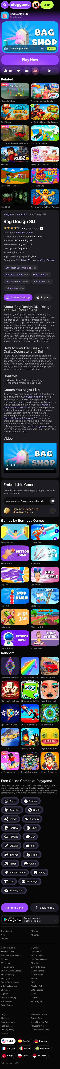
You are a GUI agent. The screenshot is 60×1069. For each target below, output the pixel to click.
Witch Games (37, 990)
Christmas (35, 997)
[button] (30, 919)
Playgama (9, 214)
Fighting (4, 994)
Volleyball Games (9, 986)
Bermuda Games (24, 232)
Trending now (7, 931)
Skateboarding (7, 974)
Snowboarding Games (11, 971)
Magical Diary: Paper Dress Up (27, 406)
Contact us (6, 1033)
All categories (37, 1001)
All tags (34, 931)
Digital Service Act (39, 1022)
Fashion (51, 260)
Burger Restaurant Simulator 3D (20, 418)
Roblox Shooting (8, 997)
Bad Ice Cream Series (10, 955)
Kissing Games (7, 951)
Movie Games (37, 955)
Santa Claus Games (10, 982)
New (3, 935)
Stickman (5, 990)
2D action (5, 963)
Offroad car (36, 951)
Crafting (41, 260)
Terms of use (37, 1018)
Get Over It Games (39, 959)
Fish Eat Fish (37, 986)
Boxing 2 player (38, 967)
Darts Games (37, 974)
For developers (8, 1022)
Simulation (22, 214)
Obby (33, 994)
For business (6, 1026)
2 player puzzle (8, 948)
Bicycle (34, 963)
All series (35, 935)
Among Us (5, 978)
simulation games (33, 396)
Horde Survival (8, 967)
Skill (33, 982)
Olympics (35, 948)
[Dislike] (18, 71)
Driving (4, 959)
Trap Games (6, 1001)
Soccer (34, 978)
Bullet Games (7, 1005)
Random (4, 938)
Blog (3, 1014)
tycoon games (38, 426)
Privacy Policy (7, 1029)
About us (5, 1018)
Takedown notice (39, 1014)
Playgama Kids (38, 1026)
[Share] (49, 71)
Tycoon (32, 260)
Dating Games (37, 971)
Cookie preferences (40, 1029)
